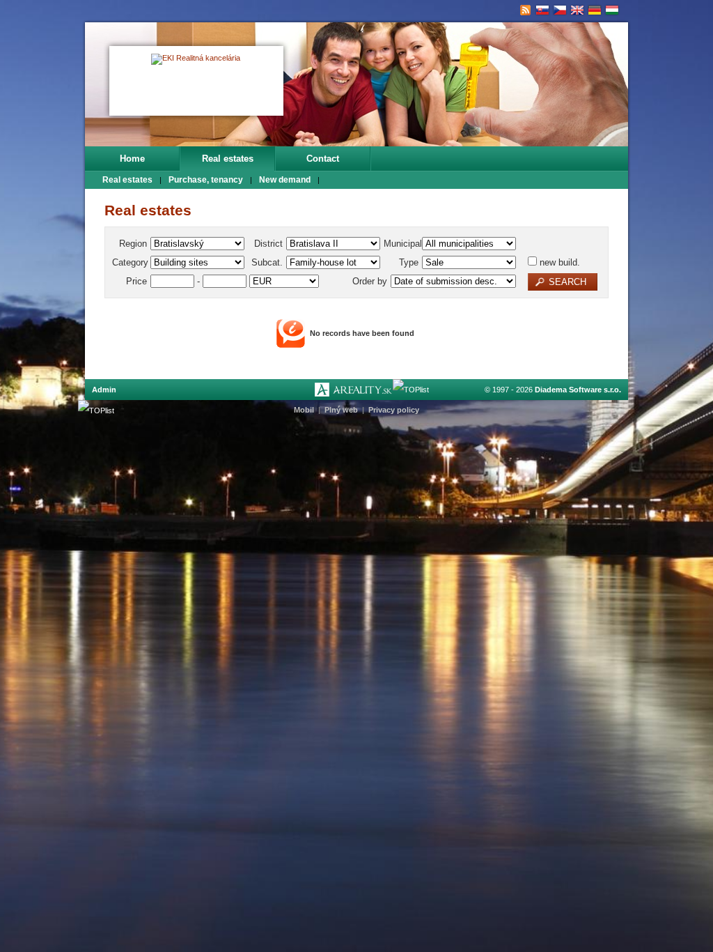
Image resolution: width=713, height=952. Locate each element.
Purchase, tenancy (206, 180)
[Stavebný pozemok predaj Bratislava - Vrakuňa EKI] (542, 10)
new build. (558, 262)
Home (132, 158)
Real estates (227, 158)
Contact (322, 158)
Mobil (304, 410)
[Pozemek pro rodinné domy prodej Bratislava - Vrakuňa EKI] (560, 10)
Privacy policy (393, 410)
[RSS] (525, 10)
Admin (104, 389)
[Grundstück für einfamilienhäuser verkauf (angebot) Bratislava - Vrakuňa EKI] (595, 10)
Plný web (341, 410)
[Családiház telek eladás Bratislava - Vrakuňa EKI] (612, 10)
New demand (285, 180)
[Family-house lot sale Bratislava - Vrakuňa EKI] (577, 10)
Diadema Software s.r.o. (578, 389)
